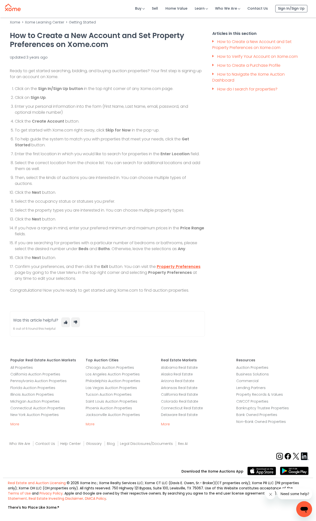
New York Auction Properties (34, 414)
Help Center (70, 443)
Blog (111, 443)
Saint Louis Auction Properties (111, 401)
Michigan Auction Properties (34, 401)
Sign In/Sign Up (291, 8)
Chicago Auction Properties (110, 367)
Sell (155, 8)
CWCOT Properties (252, 401)
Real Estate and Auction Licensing (37, 482)
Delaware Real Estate (179, 414)
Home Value (176, 8)
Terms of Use (19, 493)
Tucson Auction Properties (109, 394)
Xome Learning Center (44, 22)
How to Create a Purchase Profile (248, 65)
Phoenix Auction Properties (109, 408)
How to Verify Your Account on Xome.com (257, 56)
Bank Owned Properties (256, 414)
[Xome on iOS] (263, 470)
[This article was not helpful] (75, 322)
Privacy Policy (51, 493)
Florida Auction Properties (32, 387)
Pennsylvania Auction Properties (38, 380)
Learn (200, 8)
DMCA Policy (95, 498)
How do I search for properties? (247, 89)
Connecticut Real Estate (182, 408)
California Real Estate (179, 394)
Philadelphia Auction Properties (113, 380)
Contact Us (257, 8)
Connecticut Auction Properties (37, 408)
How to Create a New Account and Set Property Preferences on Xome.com (252, 44)
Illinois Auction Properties (32, 394)
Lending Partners (251, 387)
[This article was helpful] (65, 322)
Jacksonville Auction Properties (113, 414)
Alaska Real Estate (177, 374)
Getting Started (82, 22)
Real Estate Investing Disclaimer (56, 498)
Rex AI (183, 443)
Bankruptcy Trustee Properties (262, 408)
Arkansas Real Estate (179, 387)
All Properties (21, 367)
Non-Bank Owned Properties (261, 421)
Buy (138, 8)
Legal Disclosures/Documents (146, 443)
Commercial (247, 380)
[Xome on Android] (294, 470)
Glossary (94, 443)
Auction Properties (252, 367)
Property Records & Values (259, 394)
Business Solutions (252, 374)
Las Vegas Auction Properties (111, 387)
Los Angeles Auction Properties (113, 374)
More (14, 424)
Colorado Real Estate (179, 401)
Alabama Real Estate (179, 367)
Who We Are (226, 8)
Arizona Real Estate (177, 380)
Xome (15, 22)
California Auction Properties (35, 374)
